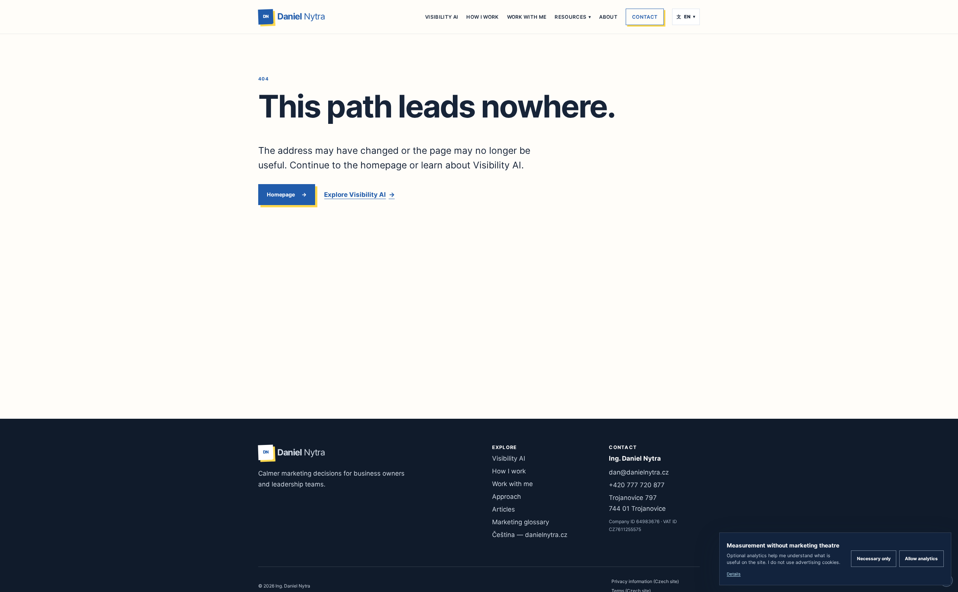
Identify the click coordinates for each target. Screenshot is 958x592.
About (608, 17)
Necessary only (874, 558)
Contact (645, 17)
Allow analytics (921, 558)
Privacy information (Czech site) (645, 581)
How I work (482, 17)
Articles (503, 509)
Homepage (281, 194)
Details (734, 574)
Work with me (527, 17)
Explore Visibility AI (359, 194)
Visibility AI (441, 17)
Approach (506, 496)
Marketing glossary (520, 522)
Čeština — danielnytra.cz (529, 534)
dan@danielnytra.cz (639, 472)
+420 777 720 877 (637, 485)
